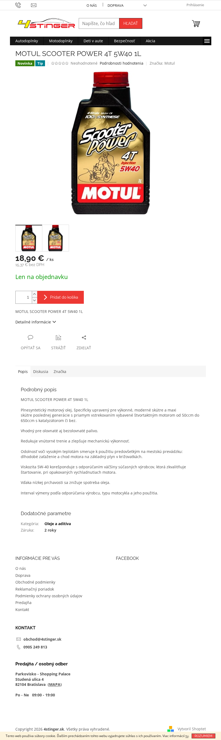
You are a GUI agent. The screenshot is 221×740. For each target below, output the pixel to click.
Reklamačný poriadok (34, 589)
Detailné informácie (33, 321)
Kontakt (22, 609)
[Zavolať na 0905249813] (23, 5)
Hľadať (130, 23)
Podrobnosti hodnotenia (121, 63)
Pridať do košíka (64, 297)
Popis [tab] (23, 371)
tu (186, 736)
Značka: (162, 63)
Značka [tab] (60, 371)
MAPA (54, 684)
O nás (92, 5)
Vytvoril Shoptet (192, 728)
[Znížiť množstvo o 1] (34, 300)
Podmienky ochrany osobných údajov (48, 595)
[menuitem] (26, 41)
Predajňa (23, 602)
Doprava (115, 5)
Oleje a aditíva (57, 523)
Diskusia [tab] (40, 371)
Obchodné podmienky (35, 582)
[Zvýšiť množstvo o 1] (34, 294)
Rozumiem (203, 736)
